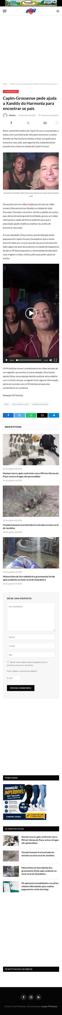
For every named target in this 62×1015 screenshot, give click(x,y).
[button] (31, 313)
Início (5, 84)
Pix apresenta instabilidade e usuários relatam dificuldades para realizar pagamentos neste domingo (40, 886)
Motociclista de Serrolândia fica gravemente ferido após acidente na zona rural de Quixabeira (39, 870)
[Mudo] (50, 360)
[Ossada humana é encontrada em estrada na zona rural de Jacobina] (31, 501)
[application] (31, 313)
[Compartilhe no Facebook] (11, 123)
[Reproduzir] (6, 360)
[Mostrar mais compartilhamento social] (57, 123)
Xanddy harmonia (40, 404)
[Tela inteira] (55, 360)
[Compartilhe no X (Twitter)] (28, 123)
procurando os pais (20, 404)
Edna (6, 404)
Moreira (12, 115)
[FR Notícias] (31, 11)
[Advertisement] (31, 49)
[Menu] (5, 11)
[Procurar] (57, 11)
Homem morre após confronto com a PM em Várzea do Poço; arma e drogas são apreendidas (40, 840)
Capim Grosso (11, 91)
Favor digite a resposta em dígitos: (22, 671)
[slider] (28, 360)
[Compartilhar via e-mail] (45, 123)
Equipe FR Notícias (49, 1006)
